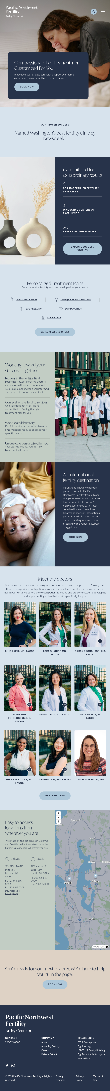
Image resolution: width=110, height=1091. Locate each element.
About (44, 1042)
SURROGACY (54, 318)
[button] (96, 876)
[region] (82, 880)
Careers (45, 1050)
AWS (97, 946)
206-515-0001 (17, 888)
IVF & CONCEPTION (26, 300)
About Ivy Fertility (50, 1046)
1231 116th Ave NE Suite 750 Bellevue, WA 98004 (14, 871)
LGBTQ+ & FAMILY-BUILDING (76, 300)
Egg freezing (84, 1046)
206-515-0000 (12, 1042)
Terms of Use (98, 1078)
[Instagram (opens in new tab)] (13, 1065)
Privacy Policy (80, 1078)
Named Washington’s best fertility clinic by (55, 135)
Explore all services (55, 332)
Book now (27, 87)
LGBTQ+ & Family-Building (91, 1050)
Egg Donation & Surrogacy (91, 1054)
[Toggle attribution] (107, 946)
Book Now (75, 537)
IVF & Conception (87, 1042)
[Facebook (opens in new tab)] (7, 1065)
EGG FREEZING (33, 309)
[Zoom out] (58, 817)
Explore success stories (82, 249)
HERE (102, 946)
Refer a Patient (49, 1054)
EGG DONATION (73, 309)
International (84, 1058)
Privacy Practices (60, 1078)
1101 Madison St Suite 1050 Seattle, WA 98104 (40, 870)
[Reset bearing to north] (58, 822)
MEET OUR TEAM (55, 796)
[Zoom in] (58, 813)
